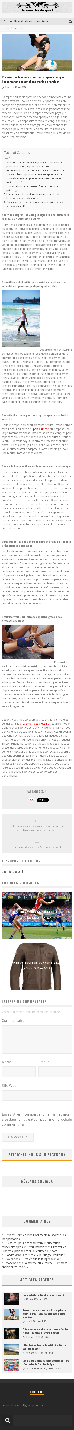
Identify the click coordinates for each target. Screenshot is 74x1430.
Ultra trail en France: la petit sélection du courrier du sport (41, 21)
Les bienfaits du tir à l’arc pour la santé (37, 847)
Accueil (5, 28)
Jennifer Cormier (16, 1235)
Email (43, 1061)
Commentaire (13, 1020)
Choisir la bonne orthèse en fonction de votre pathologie (32, 188)
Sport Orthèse (40, 429)
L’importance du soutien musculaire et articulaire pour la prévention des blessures (37, 196)
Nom (7, 1061)
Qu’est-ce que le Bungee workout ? (43, 1255)
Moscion (11, 1263)
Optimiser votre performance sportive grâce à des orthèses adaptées (34, 203)
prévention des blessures (35, 723)
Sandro (10, 1255)
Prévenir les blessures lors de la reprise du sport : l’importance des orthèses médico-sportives (44, 1314)
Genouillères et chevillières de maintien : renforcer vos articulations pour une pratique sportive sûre (35, 172)
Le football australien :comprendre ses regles (37, 912)
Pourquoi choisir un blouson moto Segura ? (37, 963)
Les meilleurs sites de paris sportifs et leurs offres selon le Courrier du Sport (46, 1362)
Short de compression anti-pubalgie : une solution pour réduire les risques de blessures (34, 164)
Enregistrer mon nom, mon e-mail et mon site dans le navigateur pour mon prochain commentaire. (37, 1119)
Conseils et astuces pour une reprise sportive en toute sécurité (34, 180)
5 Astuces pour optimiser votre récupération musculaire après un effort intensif (37, 828)
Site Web (9, 1085)
